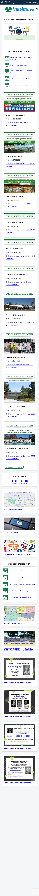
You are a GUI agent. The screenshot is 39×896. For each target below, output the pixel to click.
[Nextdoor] (19, 483)
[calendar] (37, 9)
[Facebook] (12, 482)
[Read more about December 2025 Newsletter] (19, 389)
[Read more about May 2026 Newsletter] (19, 216)
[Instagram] (16, 482)
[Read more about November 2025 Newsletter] (19, 434)
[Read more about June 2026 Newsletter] (19, 183)
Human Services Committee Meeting (21, 85)
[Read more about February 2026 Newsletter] (19, 302)
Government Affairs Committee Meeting (20, 58)
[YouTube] (26, 482)
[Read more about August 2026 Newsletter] (19, 102)
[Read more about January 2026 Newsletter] (19, 343)
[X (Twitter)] (21, 482)
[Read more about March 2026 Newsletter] (19, 269)
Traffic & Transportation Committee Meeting (21, 72)
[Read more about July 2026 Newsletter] (19, 142)
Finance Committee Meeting (19, 65)
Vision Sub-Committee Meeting (20, 78)
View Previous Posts (13, 467)
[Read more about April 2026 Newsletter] (19, 242)
